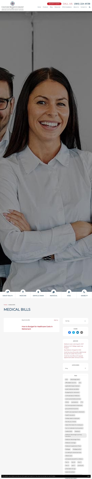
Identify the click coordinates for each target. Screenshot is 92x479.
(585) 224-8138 (82, 4)
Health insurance (70, 415)
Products (45, 7)
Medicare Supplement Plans (73, 446)
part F (73, 465)
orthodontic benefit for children (74, 459)
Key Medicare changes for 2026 (72, 350)
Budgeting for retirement (72, 392)
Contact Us (84, 7)
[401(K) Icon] (69, 293)
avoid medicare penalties (72, 389)
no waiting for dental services (73, 452)
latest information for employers (74, 425)
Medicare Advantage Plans (72, 439)
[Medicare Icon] (23, 293)
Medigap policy (77, 449)
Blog (51, 7)
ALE (80, 382)
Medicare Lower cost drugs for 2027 (74, 344)
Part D (67, 465)
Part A (67, 462)
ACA (66, 379)
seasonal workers (70, 472)
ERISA (67, 402)
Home (39, 7)
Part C (79, 462)
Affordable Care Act (70, 382)
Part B (73, 462)
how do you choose (70, 421)
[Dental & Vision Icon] (38, 293)
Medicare (77, 431)
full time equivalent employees (73, 405)
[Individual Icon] (53, 293)
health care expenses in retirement (74, 412)
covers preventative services (73, 399)
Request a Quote (54, 3)
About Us (76, 7)
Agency (56, 320)
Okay (88, 476)
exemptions (75, 402)
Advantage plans (75, 379)
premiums (80, 465)
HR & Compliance (67, 7)
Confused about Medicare (72, 395)
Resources (57, 7)
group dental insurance (71, 408)
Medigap (67, 449)
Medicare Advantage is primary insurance (73, 435)
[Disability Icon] (84, 293)
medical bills (68, 431)
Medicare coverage (70, 442)
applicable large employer (72, 386)
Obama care (68, 455)
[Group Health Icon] (7, 293)
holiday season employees (72, 418)
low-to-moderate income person (74, 428)
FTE (82, 402)
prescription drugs (70, 468)
